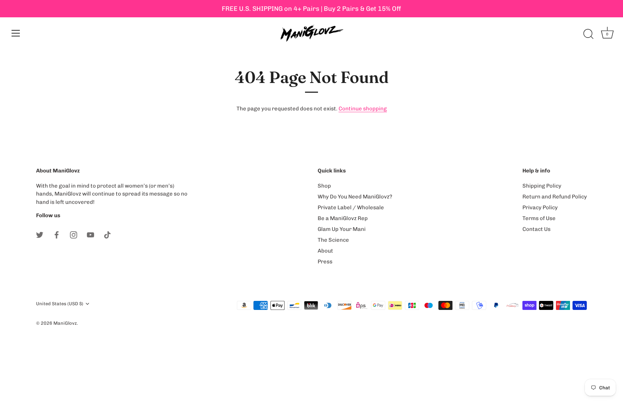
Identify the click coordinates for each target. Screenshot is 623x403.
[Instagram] (73, 234)
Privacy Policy (540, 207)
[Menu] (16, 33)
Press (325, 261)
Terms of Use (539, 218)
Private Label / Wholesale (351, 207)
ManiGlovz (65, 323)
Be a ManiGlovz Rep (343, 218)
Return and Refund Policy (554, 196)
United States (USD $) (59, 303)
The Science (333, 240)
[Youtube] (90, 234)
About (325, 251)
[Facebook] (56, 234)
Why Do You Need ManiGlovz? (355, 196)
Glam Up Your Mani (342, 229)
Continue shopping (363, 108)
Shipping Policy (541, 186)
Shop (324, 186)
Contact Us (536, 229)
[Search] (588, 34)
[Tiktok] (107, 234)
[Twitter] (39, 234)
